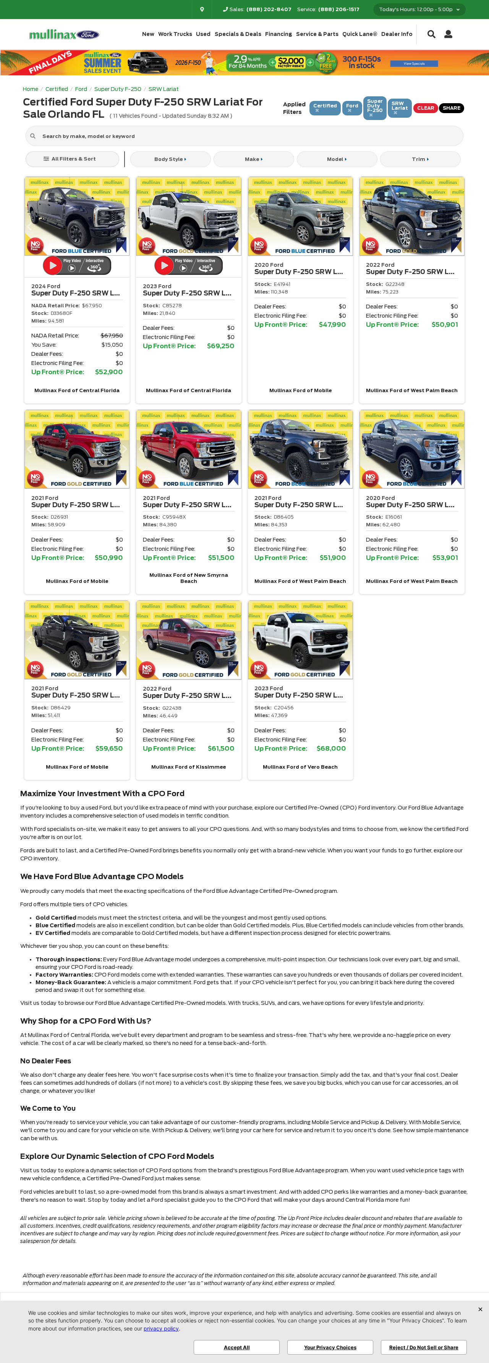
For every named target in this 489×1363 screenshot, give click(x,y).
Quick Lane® (359, 34)
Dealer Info (397, 34)
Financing (278, 34)
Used (203, 34)
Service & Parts (317, 34)
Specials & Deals (238, 34)
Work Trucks (175, 34)
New (148, 34)
